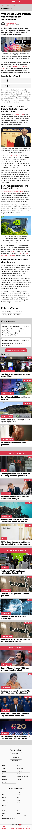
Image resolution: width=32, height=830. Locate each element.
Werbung (4, 810)
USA (7, 25)
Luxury (18, 794)
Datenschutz (5, 815)
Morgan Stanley (15, 155)
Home (3, 5)
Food (18, 797)
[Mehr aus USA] (16, 648)
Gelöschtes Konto (11, 23)
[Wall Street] (16, 9)
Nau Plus (19, 773)
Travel (18, 800)
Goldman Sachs (19, 114)
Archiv (4, 782)
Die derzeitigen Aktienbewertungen (12, 191)
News (7, 5)
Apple (12, 251)
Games (4, 776)
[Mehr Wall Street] (16, 550)
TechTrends (20, 803)
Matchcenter (20, 768)
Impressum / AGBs (21, 815)
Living (18, 792)
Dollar (19, 253)
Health (4, 792)
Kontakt (19, 813)
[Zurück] (1, 2)
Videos (4, 773)
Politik (18, 765)
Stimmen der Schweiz (22, 776)
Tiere (3, 800)
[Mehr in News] (16, 453)
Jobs (3, 813)
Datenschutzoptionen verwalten (9, 818)
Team (18, 810)
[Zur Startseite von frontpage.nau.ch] (16, 2)
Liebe (3, 794)
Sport (3, 768)
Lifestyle (4, 779)
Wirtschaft (14, 5)
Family (4, 797)
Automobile (5, 803)
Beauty (4, 805)
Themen (19, 779)
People (4, 771)
